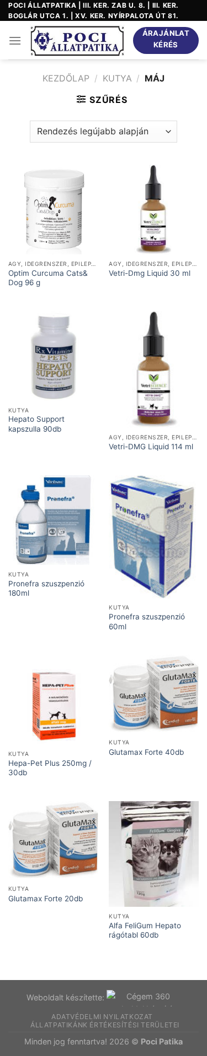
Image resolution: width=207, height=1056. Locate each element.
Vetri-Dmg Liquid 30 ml (149, 273)
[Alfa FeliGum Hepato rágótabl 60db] (154, 854)
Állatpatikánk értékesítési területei (104, 1025)
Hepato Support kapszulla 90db (36, 424)
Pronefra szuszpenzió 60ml (147, 621)
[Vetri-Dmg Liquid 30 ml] (154, 209)
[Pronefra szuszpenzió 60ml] (154, 536)
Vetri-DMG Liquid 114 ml (151, 446)
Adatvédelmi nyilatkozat (102, 1017)
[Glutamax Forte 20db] (53, 840)
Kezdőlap (66, 78)
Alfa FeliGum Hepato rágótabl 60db (145, 930)
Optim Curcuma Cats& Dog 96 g (48, 278)
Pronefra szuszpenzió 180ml (46, 588)
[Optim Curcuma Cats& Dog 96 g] (53, 209)
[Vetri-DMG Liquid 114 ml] (154, 369)
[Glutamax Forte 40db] (154, 694)
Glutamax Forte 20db (45, 898)
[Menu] (15, 40)
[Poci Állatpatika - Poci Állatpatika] (77, 40)
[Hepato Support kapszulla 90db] (53, 356)
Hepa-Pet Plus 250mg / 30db (50, 768)
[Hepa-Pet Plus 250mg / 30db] (53, 699)
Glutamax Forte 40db (146, 752)
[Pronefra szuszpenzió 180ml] (53, 520)
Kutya (117, 78)
